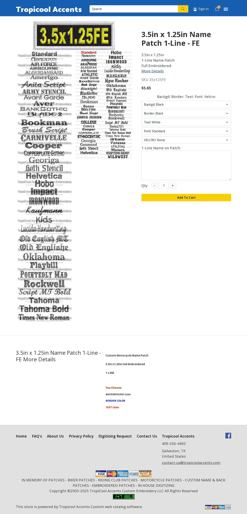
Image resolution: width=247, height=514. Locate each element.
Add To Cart (186, 197)
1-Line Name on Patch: (161, 147)
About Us (55, 436)
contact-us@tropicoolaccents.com (191, 462)
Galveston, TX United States (174, 453)
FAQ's (37, 436)
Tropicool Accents (49, 9)
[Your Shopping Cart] (216, 8)
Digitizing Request (115, 436)
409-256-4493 (174, 443)
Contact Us (147, 436)
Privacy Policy (81, 436)
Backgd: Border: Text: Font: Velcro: (186, 96)
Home (21, 436)
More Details (152, 71)
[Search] (183, 9)
